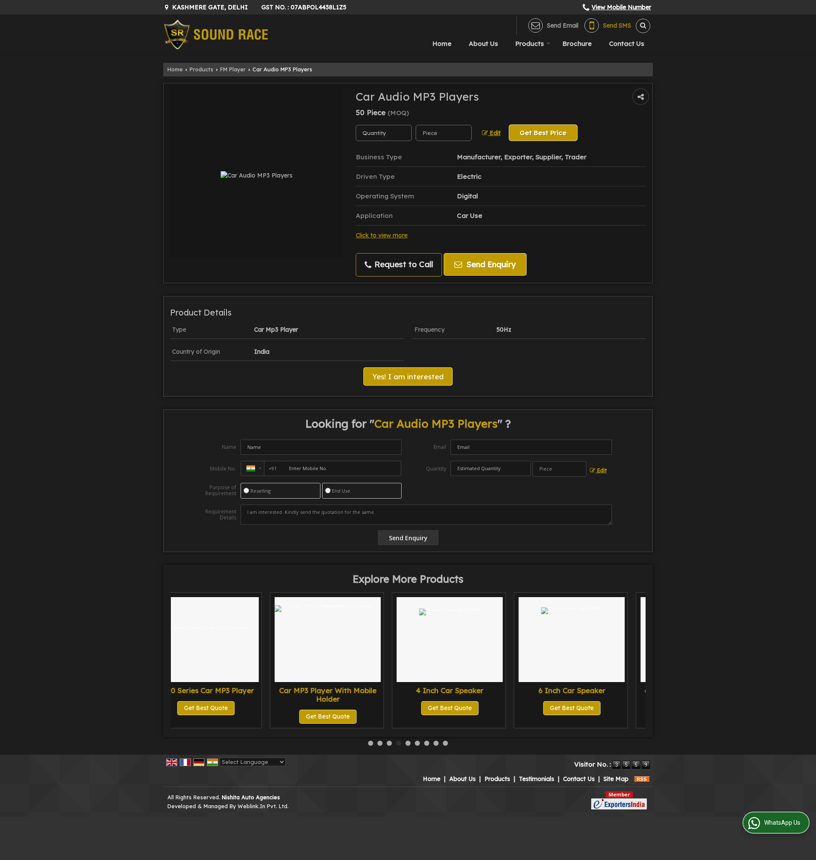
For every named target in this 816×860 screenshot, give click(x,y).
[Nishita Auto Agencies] (215, 34)
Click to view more (382, 235)
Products (530, 43)
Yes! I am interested (408, 376)
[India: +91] (252, 468)
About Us (483, 43)
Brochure (577, 43)
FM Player (233, 69)
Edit (494, 132)
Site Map (616, 779)
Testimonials (536, 779)
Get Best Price (543, 133)
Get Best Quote (233, 716)
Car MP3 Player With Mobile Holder (232, 694)
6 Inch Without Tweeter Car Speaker (599, 694)
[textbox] (444, 133)
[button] (621, 7)
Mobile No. (223, 468)
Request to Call (402, 264)
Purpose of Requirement (220, 490)
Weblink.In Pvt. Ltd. (263, 806)
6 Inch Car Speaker (476, 690)
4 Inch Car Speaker (354, 690)
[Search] (640, 26)
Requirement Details (220, 515)
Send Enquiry (490, 264)
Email (440, 447)
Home (442, 43)
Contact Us (626, 43)
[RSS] (642, 779)
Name (229, 447)
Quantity (436, 468)
